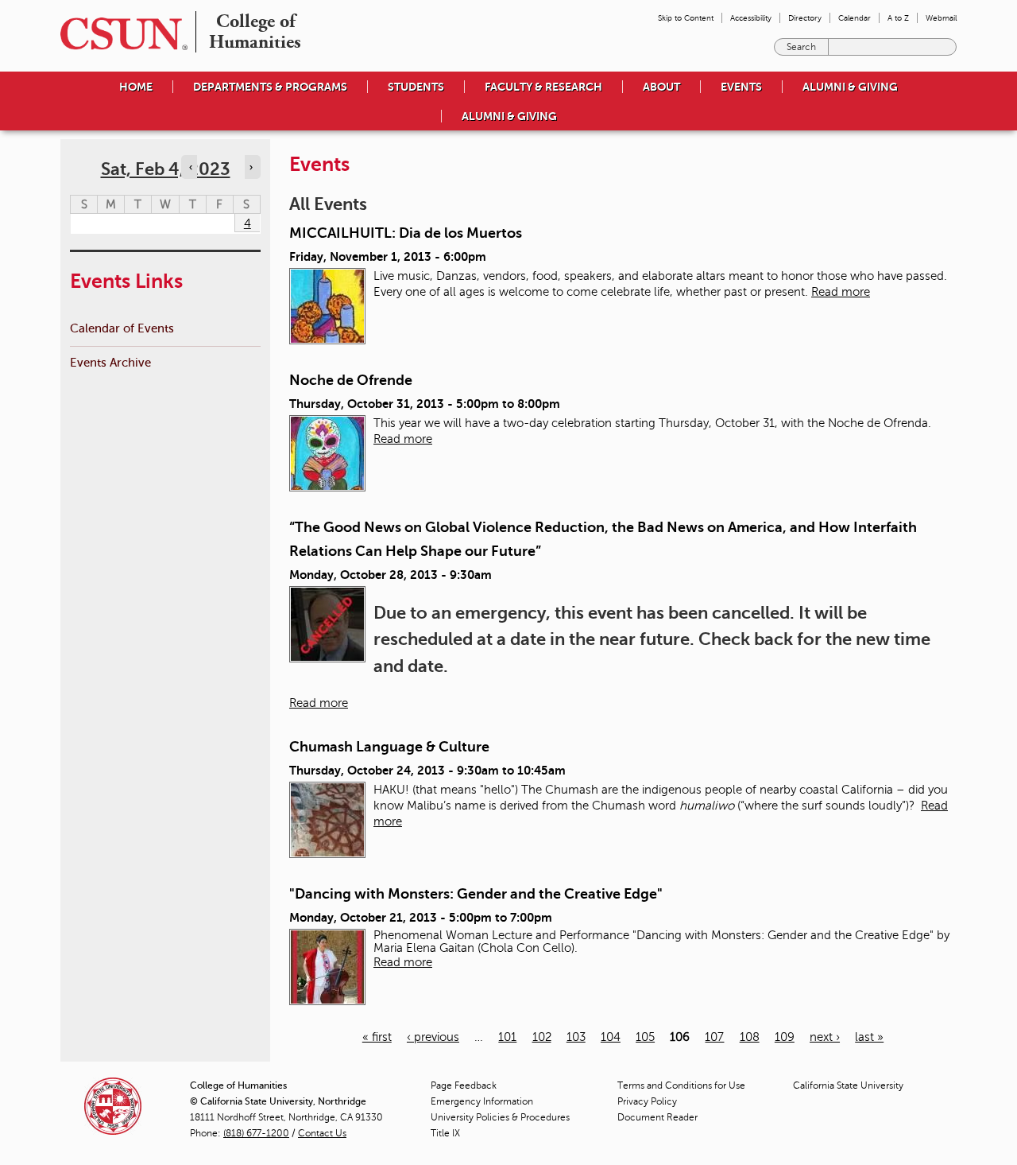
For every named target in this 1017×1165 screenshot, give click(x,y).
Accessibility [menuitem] (750, 18)
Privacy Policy (647, 1101)
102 (541, 1037)
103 (576, 1037)
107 (714, 1037)
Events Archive (110, 362)
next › (825, 1037)
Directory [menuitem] (805, 18)
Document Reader (657, 1117)
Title (445, 1133)
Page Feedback (464, 1085)
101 (507, 1037)
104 (611, 1037)
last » (869, 1037)
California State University (848, 1085)
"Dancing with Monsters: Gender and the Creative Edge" (476, 894)
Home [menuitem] (136, 86)
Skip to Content (685, 18)
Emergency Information (482, 1101)
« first (377, 1037)
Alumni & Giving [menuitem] (850, 86)
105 (645, 1037)
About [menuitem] (661, 86)
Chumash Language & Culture (389, 747)
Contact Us (322, 1133)
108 (750, 1037)
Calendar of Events (122, 328)
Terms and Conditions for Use (681, 1085)
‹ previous (433, 1037)
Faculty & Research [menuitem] (543, 86)
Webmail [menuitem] (941, 18)
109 (785, 1037)
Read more (840, 291)
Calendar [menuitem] (854, 18)
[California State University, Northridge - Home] (119, 33)
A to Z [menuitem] (898, 18)
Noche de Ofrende (350, 380)
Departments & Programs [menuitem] (270, 86)
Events (741, 86)
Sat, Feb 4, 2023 (165, 169)
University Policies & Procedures (500, 1117)
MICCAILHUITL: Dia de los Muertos (405, 233)
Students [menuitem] (416, 86)
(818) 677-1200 (256, 1133)
